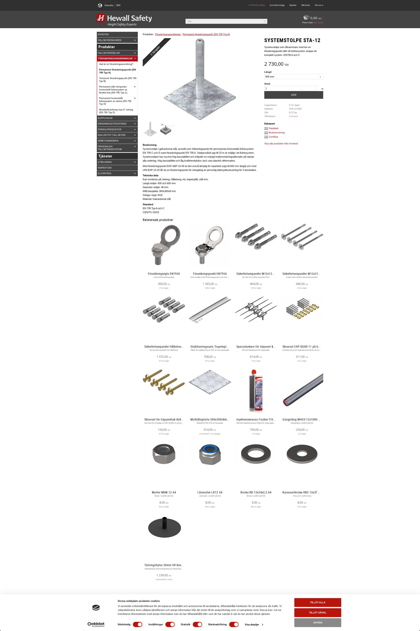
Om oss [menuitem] (318, 5)
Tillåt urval (317, 612)
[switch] (170, 624)
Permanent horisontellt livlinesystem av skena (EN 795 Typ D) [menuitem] (115, 101)
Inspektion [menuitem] (105, 168)
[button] (135, 40)
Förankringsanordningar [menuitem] (115, 58)
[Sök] (264, 21)
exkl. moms (318, 22)
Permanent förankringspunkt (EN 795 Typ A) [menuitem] (117, 71)
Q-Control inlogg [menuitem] (277, 5)
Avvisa (317, 622)
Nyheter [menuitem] (292, 5)
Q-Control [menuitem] (105, 173)
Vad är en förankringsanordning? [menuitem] (116, 64)
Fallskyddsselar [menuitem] (109, 53)
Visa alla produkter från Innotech (281, 143)
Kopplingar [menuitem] (105, 118)
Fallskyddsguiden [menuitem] (109, 40)
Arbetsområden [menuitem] (108, 141)
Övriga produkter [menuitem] (109, 129)
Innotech (293, 116)
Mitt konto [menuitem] (305, 5)
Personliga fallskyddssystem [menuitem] (110, 148)
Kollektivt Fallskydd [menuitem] (112, 135)
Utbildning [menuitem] (105, 162)
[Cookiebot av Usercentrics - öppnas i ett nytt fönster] (96, 624)
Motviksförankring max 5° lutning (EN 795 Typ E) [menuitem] (116, 111)
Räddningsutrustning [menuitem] (112, 124)
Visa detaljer (252, 624)
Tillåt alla (318, 602)
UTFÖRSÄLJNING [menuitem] (256, 5)
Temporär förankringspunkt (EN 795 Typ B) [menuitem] (117, 79)
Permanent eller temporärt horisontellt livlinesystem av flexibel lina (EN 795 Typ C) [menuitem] (113, 90)
